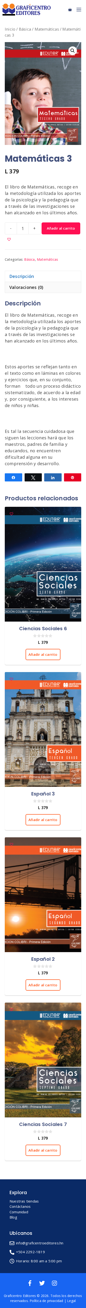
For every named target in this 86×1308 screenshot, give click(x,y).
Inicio (10, 29)
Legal (71, 1300)
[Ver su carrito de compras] (70, 9)
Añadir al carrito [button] (42, 654)
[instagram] (55, 1283)
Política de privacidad (46, 1300)
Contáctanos (20, 1206)
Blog (13, 1217)
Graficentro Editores (20, 1295)
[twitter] (44, 1283)
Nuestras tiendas (24, 1201)
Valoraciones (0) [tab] (26, 287)
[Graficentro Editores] (27, 9)
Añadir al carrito (61, 228)
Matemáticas (47, 29)
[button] (72, 50)
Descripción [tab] (21, 276)
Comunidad (19, 1211)
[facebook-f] (32, 1283)
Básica (25, 29)
